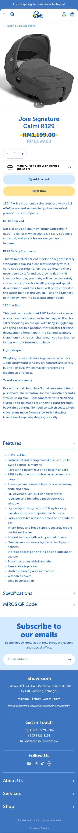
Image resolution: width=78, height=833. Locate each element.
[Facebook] (29, 763)
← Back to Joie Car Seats (19, 26)
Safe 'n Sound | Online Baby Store (43, 820)
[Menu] (4, 14)
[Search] (12, 14)
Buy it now (39, 191)
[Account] (64, 14)
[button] (39, 443)
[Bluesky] (49, 763)
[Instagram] (35, 763)
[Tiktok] (42, 763)
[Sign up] (69, 659)
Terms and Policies (39, 828)
